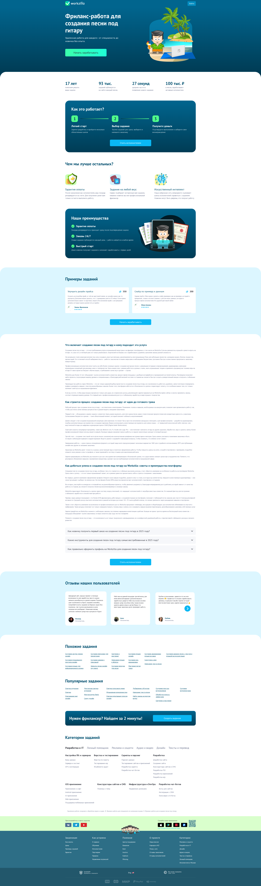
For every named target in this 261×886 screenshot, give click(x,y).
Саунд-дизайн (89, 698)
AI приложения (71, 795)
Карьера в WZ (154, 845)
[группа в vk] (68, 825)
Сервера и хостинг (72, 763)
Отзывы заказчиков (156, 852)
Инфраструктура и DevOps (142, 784)
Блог (124, 849)
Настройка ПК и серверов (78, 755)
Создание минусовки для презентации (99, 655)
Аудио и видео (185, 852)
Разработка (159, 755)
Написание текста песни (153, 664)
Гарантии (68, 852)
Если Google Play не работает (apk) (169, 828)
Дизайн (182, 849)
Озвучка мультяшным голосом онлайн (116, 697)
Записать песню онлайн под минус (99, 667)
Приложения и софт (73, 789)
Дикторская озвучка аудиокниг (91, 689)
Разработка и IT (185, 845)
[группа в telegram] (76, 825)
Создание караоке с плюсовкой (98, 661)
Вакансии (126, 845)
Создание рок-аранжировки (133, 661)
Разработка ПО (159, 770)
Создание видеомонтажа (185, 689)
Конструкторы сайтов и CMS (164, 767)
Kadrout (125, 856)
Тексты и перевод (186, 856)
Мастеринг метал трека (134, 667)
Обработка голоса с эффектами (163, 696)
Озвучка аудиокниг (72, 688)
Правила (95, 856)
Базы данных (70, 760)
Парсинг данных (128, 760)
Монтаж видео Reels (91, 695)
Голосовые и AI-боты (167, 795)
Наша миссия (154, 842)
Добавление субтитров (141, 688)
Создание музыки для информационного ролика (74, 667)
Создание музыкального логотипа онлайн (73, 661)
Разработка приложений (163, 774)
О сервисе (95, 842)
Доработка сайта (160, 760)
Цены (67, 845)
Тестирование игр (101, 763)
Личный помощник (186, 859)
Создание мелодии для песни (118, 667)
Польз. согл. (154, 849)
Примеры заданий (71, 849)
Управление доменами (138, 789)
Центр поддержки (129, 842)
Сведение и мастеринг (116, 655)
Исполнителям (97, 849)
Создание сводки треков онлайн (74, 655)
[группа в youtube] (84, 825)
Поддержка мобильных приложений (79, 802)
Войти (191, 3)
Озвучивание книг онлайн (71, 697)
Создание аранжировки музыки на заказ (153, 655)
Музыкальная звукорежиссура (116, 692)
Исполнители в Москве (188, 863)
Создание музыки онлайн (134, 655)
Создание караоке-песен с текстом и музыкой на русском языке (179, 655)
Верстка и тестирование (106, 755)
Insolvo (125, 852)
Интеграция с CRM (166, 792)
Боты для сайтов (166, 789)
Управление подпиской (100, 859)
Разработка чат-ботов (130, 770)
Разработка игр (159, 777)
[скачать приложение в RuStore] (184, 825)
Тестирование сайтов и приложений (136, 763)
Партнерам (96, 852)
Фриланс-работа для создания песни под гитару (161, 811)
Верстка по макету (101, 760)
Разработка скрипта (130, 767)
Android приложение (73, 792)
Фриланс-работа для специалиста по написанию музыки (125, 811)
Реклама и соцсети (186, 842)
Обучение (95, 845)
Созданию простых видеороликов (162, 689)
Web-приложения (72, 799)
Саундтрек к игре (150, 660)
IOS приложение (73, 784)
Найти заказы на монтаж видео (141, 697)
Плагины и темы (103, 789)
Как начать (69, 842)
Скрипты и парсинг (131, 755)
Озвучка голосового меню (115, 688)
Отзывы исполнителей (157, 856)
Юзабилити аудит (101, 767)
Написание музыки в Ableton (118, 661)
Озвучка (68, 692)
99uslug (125, 859)
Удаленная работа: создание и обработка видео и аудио (85, 811)
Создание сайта (159, 763)
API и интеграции (72, 767)
